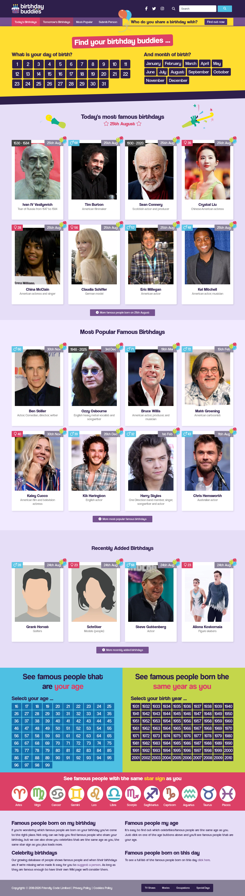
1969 (218, 728)
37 (27, 720)
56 (76, 227)
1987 (197, 743)
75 (109, 743)
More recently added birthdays (124, 650)
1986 (187, 743)
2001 (136, 757)
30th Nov (54, 349)
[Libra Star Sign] (114, 794)
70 (58, 743)
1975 (177, 735)
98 (37, 765)
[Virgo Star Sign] (38, 794)
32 (132, 434)
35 (109, 713)
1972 (146, 735)
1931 (135, 706)
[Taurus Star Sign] (208, 794)
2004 (166, 757)
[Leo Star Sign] (95, 794)
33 (88, 713)
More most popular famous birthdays (124, 519)
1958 (208, 720)
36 (16, 720)
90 (58, 757)
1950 (228, 713)
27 (27, 713)
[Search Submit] (225, 8)
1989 (218, 743)
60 (19, 349)
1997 (197, 750)
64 (99, 735)
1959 (218, 720)
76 (16, 750)
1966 (187, 728)
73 (89, 743)
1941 (135, 713)
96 (16, 765)
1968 (208, 728)
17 (26, 706)
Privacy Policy (82, 888)
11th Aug (224, 434)
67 (27, 743)
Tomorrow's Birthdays (56, 22)
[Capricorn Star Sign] (171, 794)
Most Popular (84, 22)
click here (204, 860)
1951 (135, 720)
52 (132, 227)
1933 (156, 706)
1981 (135, 743)
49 (47, 728)
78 (37, 750)
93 (88, 757)
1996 (187, 750)
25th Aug (54, 143)
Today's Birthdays (26, 22)
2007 (197, 757)
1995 (177, 750)
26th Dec (110, 434)
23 (76, 565)
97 (27, 765)
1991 (135, 750)
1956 (187, 720)
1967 (197, 728)
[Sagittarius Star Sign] (152, 794)
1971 (135, 735)
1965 (177, 728)
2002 (146, 757)
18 (37, 706)
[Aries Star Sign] (20, 794)
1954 (166, 720)
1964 (166, 728)
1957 (197, 720)
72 (189, 349)
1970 (228, 728)
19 (47, 706)
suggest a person (89, 865)
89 (47, 757)
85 (109, 750)
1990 (228, 743)
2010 (228, 757)
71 (132, 349)
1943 (156, 713)
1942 (146, 713)
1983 (156, 743)
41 (68, 720)
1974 (166, 735)
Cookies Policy (103, 888)
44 (99, 720)
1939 (218, 706)
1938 (208, 706)
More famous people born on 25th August (124, 312)
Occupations (183, 887)
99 (47, 765)
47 (27, 728)
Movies (166, 887)
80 (58, 750)
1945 (177, 713)
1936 (187, 706)
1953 (156, 720)
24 (99, 706)
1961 (135, 728)
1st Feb (167, 434)
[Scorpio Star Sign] (133, 794)
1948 (208, 713)
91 (68, 757)
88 (37, 757)
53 (88, 728)
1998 (208, 750)
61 (68, 735)
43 (189, 434)
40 (19, 434)
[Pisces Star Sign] (228, 794)
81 (68, 750)
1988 (208, 743)
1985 (177, 743)
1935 (177, 706)
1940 (228, 706)
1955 (177, 720)
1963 (156, 728)
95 (109, 757)
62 (78, 735)
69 (47, 743)
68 (76, 143)
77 (27, 750)
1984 (166, 743)
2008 (208, 757)
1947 (197, 713)
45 (109, 720)
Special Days (203, 887)
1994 (166, 750)
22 (78, 706)
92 (78, 757)
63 (88, 735)
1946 (187, 713)
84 (99, 750)
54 (99, 728)
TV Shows (150, 887)
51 (68, 728)
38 (37, 720)
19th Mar (167, 349)
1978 (208, 735)
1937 (197, 706)
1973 (156, 735)
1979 (218, 735)
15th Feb (224, 349)
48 (189, 227)
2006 (187, 757)
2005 (177, 757)
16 (16, 706)
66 (16, 743)
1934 (166, 706)
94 (99, 757)
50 (58, 728)
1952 (146, 720)
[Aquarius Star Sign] (190, 794)
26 (16, 713)
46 (16, 728)
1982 (146, 743)
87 (27, 757)
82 (78, 750)
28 (19, 227)
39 (189, 143)
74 (99, 743)
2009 (218, 757)
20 (58, 706)
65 (109, 735)
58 (37, 735)
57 (27, 735)
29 (47, 713)
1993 (156, 750)
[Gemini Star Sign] (76, 794)
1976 (187, 735)
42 (78, 720)
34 (99, 713)
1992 (146, 750)
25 (109, 706)
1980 (228, 735)
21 (68, 706)
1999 (218, 750)
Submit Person (108, 22)
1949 (218, 713)
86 (16, 757)
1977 (197, 735)
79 (47, 750)
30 (58, 713)
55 (109, 728)
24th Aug (54, 565)
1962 (146, 728)
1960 (228, 720)
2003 (156, 757)
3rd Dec (110, 349)
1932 (146, 706)
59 (47, 735)
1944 (166, 713)
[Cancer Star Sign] (58, 794)
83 (88, 750)
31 (68, 713)
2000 (228, 750)
